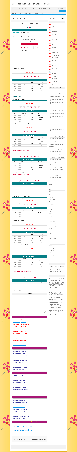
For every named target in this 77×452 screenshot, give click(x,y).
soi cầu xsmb (51, 313)
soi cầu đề (56, 313)
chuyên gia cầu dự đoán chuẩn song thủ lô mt (56, 159)
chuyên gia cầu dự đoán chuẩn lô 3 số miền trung (57, 162)
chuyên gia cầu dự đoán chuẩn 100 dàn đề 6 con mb (56, 266)
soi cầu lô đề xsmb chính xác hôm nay (57, 311)
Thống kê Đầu (54, 63)
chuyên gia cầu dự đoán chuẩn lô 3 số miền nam (57, 180)
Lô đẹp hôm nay (52, 290)
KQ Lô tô (30, 13)
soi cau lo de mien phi (55, 294)
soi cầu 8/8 (60, 305)
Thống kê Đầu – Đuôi (53, 238)
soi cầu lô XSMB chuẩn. (56, 310)
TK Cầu (20, 13)
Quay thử (36, 13)
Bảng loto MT (52, 248)
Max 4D (53, 42)
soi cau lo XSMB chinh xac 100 (54, 299)
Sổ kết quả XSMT (54, 34)
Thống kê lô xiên (54, 60)
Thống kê (25, 13)
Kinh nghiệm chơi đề (52, 182)
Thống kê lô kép (52, 233)
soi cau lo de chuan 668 (55, 292)
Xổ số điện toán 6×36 (53, 214)
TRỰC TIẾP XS (51, 186)
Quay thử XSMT (54, 81)
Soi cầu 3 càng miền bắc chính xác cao (19, 439)
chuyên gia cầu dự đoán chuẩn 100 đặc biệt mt (57, 151)
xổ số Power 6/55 (54, 39)
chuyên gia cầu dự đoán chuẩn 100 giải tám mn (57, 171)
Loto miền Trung (54, 76)
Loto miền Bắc (54, 73)
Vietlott (50, 201)
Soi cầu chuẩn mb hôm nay (42, 8)
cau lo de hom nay (51, 278)
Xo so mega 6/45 (54, 37)
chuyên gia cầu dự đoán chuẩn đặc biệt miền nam (57, 169)
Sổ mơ (42, 13)
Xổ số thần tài (54, 49)
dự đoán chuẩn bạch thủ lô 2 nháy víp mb (56, 93)
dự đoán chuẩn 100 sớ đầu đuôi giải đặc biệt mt (57, 157)
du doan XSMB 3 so (55, 287)
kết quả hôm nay (54, 29)
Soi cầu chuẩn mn (60, 8)
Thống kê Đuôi (54, 65)
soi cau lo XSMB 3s (58, 296)
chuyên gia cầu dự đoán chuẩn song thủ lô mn (56, 177)
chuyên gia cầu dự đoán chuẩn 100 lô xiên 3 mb (57, 136)
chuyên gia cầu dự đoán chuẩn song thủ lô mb (56, 144)
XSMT (53, 28)
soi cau (51, 292)
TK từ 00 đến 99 (54, 71)
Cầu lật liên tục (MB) (55, 52)
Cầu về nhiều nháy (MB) (55, 55)
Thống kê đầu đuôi (55, 57)
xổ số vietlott (54, 36)
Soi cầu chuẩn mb (32, 8)
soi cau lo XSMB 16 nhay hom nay (56, 297)
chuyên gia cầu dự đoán (57, 278)
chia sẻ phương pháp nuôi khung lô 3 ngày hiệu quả (23, 429)
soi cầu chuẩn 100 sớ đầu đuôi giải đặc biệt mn (57, 175)
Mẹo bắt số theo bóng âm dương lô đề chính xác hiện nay (24, 430)
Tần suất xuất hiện (55, 70)
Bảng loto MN (52, 250)
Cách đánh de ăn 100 (58, 283)
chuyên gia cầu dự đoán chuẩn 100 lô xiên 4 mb (57, 138)
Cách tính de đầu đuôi (51, 283)
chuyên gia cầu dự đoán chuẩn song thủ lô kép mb (56, 271)
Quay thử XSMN (54, 79)
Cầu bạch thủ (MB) (55, 50)
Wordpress (64, 449)
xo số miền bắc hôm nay (55, 314)
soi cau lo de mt (60, 294)
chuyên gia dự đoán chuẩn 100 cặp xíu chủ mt (56, 149)
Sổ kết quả (50, 194)
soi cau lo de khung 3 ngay (55, 293)
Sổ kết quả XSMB (54, 31)
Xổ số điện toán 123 (55, 47)
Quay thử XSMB (54, 78)
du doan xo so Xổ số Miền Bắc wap (58, 285)
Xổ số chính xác (51, 184)
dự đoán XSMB (53, 288)
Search (62, 18)
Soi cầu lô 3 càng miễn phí (55, 307)
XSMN (53, 26)
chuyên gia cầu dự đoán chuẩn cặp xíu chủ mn (56, 167)
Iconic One (54, 449)
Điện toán (14, 13)
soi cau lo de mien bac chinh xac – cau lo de (32, 4)
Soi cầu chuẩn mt (52, 8)
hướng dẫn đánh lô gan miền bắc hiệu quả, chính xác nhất (24, 426)
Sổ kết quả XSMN (52, 199)
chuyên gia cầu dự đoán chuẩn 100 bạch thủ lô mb (56, 269)
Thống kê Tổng (54, 68)
